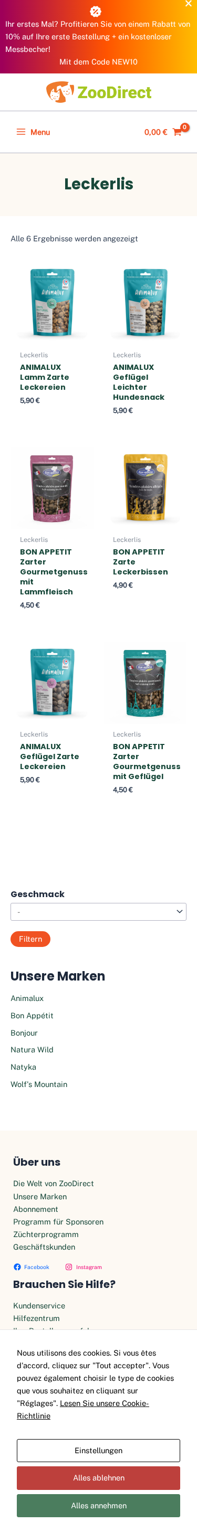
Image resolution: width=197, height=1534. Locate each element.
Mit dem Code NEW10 (98, 61)
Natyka (23, 1066)
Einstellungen (98, 1450)
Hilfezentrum (36, 1318)
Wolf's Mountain (39, 1084)
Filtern (30, 938)
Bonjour (24, 1032)
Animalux (27, 998)
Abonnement (35, 1209)
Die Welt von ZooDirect (53, 1183)
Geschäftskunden (44, 1246)
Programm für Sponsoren (58, 1221)
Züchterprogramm (46, 1234)
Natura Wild (32, 1049)
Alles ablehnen (99, 1477)
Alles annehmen (99, 1505)
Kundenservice (39, 1305)
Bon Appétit (32, 1015)
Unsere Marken (40, 1196)
